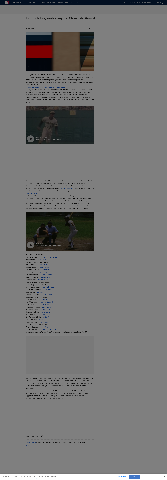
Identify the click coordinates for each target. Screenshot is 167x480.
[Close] (164, 477)
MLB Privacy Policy (32, 478)
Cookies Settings (122, 476)
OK (134, 476)
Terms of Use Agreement (45, 478)
